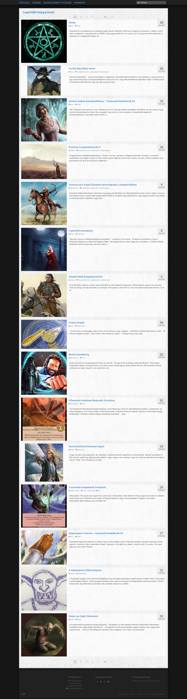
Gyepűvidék (81, 72)
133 (105, 17)
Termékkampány (103, 72)
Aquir (72, 26)
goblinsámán (82, 573)
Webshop (79, 2)
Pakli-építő (81, 234)
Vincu (72, 72)
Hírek (78, 26)
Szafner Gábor (75, 490)
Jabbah (72, 150)
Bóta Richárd (74, 188)
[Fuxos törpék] (44, 334)
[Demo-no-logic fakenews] (44, 636)
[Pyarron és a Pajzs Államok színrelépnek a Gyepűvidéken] (44, 204)
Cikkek (36, 2)
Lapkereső (140, 694)
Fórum (146, 694)
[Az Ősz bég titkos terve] (44, 80)
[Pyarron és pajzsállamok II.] (44, 161)
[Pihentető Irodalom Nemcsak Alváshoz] (44, 420)
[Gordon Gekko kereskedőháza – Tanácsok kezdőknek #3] (44, 121)
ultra (98, 490)
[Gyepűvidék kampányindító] (44, 296)
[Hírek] (44, 42)
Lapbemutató (94, 72)
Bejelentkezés (161, 694)
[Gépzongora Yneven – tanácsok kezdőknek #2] (44, 547)
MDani (72, 234)
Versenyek (132, 694)
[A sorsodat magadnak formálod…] (44, 507)
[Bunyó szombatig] (44, 374)
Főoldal (24, 2)
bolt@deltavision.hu (76, 688)
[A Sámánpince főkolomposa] (44, 590)
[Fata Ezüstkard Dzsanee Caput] (44, 463)
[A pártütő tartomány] (44, 250)
